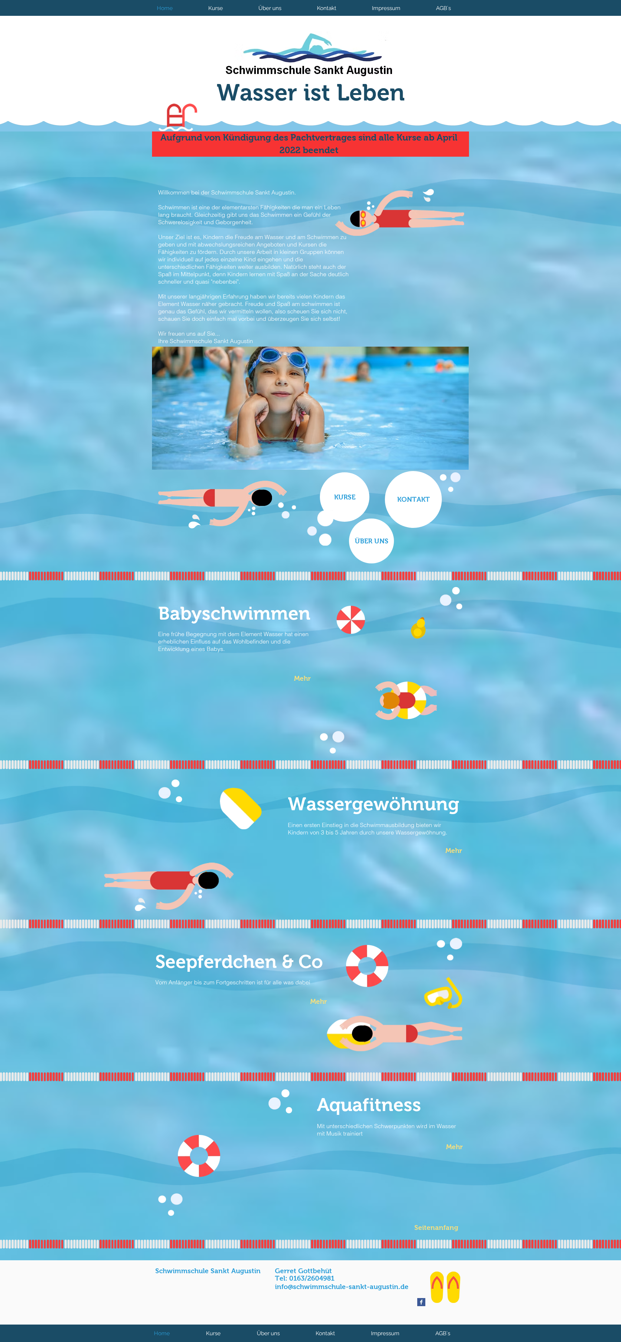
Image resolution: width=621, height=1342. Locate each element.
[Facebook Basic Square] (421, 1302)
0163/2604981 (311, 1278)
